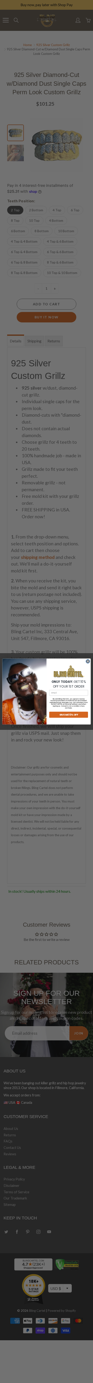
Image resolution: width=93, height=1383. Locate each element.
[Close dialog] (88, 661)
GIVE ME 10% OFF (68, 714)
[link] (68, 671)
